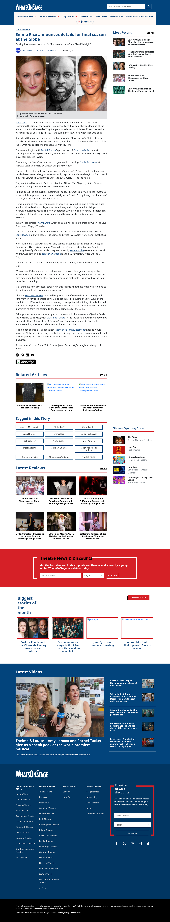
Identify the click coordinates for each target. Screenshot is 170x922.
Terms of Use (76, 913)
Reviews (43, 797)
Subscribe (112, 575)
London (39, 50)
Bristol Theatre (46, 830)
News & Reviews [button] (48, 16)
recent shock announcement (70, 329)
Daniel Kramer (48, 150)
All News (43, 888)
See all (103, 375)
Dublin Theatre (23, 799)
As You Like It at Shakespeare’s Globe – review (137, 645)
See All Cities (21, 857)
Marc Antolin (77, 250)
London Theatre (23, 794)
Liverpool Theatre (24, 838)
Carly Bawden (23, 234)
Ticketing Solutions (95, 813)
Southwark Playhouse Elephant (138, 471)
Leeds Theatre (22, 832)
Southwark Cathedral (138, 482)
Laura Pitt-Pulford (56, 317)
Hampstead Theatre (137, 460)
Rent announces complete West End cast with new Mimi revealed (68, 646)
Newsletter (101, 16)
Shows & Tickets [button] (25, 16)
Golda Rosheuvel (89, 162)
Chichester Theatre (24, 821)
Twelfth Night (43, 222)
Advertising (91, 797)
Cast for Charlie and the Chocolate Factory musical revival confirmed (32, 646)
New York (67, 797)
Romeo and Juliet (81, 150)
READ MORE (137, 597)
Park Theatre (134, 450)
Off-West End (52, 50)
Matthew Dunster (34, 295)
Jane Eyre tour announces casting (102, 643)
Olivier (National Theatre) (140, 440)
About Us (90, 808)
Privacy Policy (63, 913)
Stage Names (92, 791)
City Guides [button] (68, 16)
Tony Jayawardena (51, 253)
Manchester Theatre (25, 843)
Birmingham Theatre (25, 816)
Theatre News (23, 29)
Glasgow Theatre (24, 805)
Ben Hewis (27, 50)
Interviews (44, 802)
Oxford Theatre (46, 874)
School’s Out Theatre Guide (139, 16)
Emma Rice (21, 122)
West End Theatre (47, 808)
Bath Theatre (22, 810)
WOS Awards (116, 16)
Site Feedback (92, 802)
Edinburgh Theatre (24, 827)
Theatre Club (86, 16)
